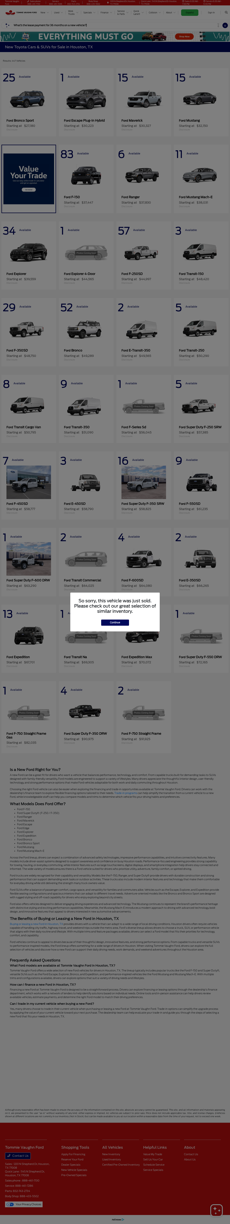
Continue (115, 622)
